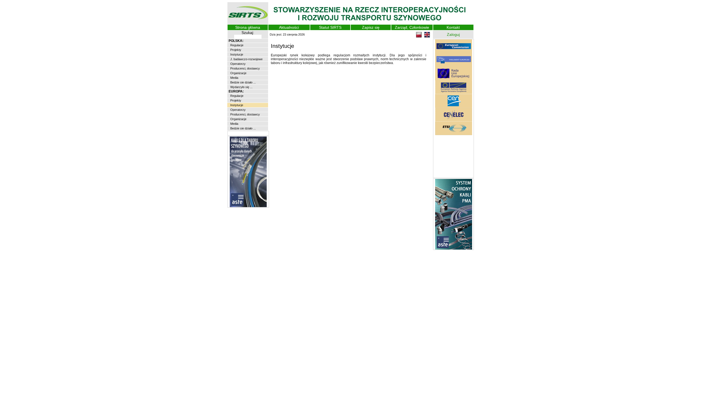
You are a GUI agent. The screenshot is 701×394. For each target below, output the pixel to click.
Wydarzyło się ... (240, 87)
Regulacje (236, 45)
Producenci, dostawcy (244, 68)
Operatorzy (237, 63)
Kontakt (453, 27)
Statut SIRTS (330, 27)
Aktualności (289, 27)
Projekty (235, 49)
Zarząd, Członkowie (412, 27)
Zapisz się (371, 27)
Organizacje (237, 73)
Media (233, 77)
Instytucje (236, 54)
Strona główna (247, 27)
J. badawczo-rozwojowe (246, 59)
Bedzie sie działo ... (242, 82)
